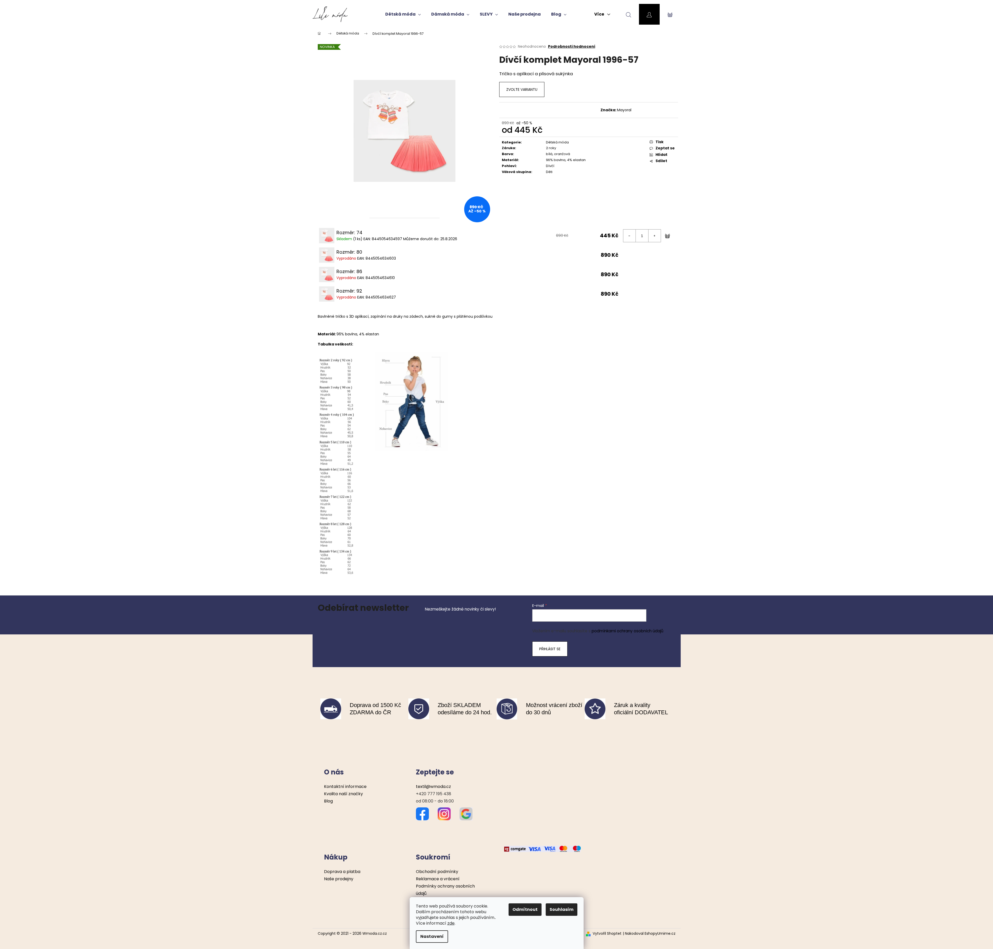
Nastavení (432, 936)
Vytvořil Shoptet (607, 933)
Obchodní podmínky (437, 872)
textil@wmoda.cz (433, 786)
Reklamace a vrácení (438, 879)
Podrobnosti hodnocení (571, 46)
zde (451, 923)
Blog (328, 801)
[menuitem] (403, 14)
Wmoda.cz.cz (374, 933)
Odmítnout (525, 909)
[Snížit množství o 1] (629, 236)
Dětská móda (557, 142)
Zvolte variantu (521, 89)
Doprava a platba (342, 872)
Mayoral (624, 110)
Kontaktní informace (345, 786)
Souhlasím (561, 909)
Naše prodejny (338, 879)
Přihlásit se (549, 649)
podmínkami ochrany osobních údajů (627, 631)
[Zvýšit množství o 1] (654, 236)
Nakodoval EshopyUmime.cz (650, 933)
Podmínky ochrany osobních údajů (445, 889)
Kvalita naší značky (343, 794)
